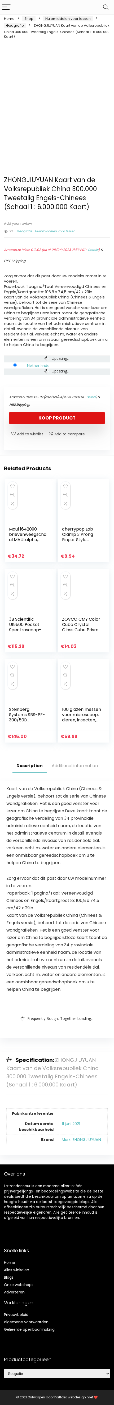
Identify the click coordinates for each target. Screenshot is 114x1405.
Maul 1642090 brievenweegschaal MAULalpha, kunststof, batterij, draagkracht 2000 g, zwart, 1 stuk (28, 542)
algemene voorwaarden (26, 1322)
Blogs (9, 1277)
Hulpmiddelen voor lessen (68, 18)
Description (29, 766)
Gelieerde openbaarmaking (29, 1329)
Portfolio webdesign (70, 1397)
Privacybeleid (16, 1314)
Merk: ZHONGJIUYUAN (81, 1139)
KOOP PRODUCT (57, 418)
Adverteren (14, 1292)
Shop (28, 18)
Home (9, 18)
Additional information (75, 766)
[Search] (105, 7)
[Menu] (6, 7)
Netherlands (38, 365)
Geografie (15, 25)
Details (93, 249)
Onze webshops (18, 1284)
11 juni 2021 (71, 1123)
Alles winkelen (16, 1270)
